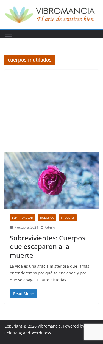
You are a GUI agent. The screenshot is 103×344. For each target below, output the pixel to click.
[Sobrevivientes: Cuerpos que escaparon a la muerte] (51, 180)
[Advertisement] (51, 110)
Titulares (67, 218)
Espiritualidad (22, 218)
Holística (47, 218)
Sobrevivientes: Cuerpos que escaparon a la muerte (47, 246)
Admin (50, 227)
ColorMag (13, 332)
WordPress (41, 332)
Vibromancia (49, 326)
